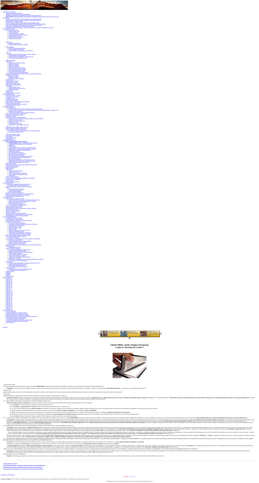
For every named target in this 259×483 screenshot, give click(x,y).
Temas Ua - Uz (9, 303)
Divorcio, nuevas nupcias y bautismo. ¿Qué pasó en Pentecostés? (20, 193)
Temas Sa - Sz (9, 300)
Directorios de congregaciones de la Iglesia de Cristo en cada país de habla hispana (23, 15)
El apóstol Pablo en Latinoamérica (16, 37)
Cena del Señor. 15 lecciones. (12, 96)
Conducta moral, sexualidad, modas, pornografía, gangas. (18, 184)
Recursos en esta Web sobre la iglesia (16, 67)
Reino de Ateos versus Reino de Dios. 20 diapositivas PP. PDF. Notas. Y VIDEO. (26, 259)
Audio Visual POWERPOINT (9, 216)
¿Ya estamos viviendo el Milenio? (16, 170)
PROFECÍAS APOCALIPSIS (9, 140)
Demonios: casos (9, 91)
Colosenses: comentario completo (13, 134)
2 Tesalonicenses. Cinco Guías (15, 123)
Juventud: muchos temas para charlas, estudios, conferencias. (19, 186)
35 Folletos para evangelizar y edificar (14, 218)
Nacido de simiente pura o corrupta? (16, 33)
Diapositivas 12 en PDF (14, 76)
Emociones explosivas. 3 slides (15, 227)
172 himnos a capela (10, 98)
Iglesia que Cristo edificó (14, 65)
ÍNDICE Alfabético (7, 277)
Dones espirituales (10, 47)
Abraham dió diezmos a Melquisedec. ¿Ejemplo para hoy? (21, 56)
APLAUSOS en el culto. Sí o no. (13, 105)
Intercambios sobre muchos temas (13, 93)
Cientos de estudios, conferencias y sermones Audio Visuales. (19, 220)
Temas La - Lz (9, 292)
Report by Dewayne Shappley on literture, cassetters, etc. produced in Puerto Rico (23, 20)
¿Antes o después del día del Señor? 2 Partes (18, 174)
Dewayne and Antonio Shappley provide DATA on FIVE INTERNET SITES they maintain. (26, 24)
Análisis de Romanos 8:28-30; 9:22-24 (17, 88)
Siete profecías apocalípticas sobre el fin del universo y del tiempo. (20, 26)
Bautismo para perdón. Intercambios (16, 78)
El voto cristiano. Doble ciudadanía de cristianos (16, 317)
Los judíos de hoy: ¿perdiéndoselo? (13, 179)
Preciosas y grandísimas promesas (13, 210)
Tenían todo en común (13, 64)
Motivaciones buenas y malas (12, 209)
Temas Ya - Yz (9, 307)
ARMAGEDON (12, 146)
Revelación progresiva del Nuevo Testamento (18, 44)
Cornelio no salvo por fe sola (15, 38)
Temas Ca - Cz (9, 281)
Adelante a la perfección (14, 237)
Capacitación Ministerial (8, 106)
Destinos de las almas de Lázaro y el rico (17, 202)
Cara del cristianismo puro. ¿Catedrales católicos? (16, 312)
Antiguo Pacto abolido (11, 60)
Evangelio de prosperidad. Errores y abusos (18, 264)
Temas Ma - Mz (9, 293)
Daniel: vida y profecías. (11, 163)
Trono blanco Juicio (10, 322)
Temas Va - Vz (9, 304)
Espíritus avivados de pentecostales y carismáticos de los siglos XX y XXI (24, 263)
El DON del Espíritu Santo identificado (17, 48)
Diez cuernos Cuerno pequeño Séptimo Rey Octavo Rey (21, 156)
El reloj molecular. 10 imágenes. (15, 253)
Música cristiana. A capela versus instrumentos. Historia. (18, 101)
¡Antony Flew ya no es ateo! (15, 258)
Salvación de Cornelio (13, 77)
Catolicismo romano (10, 267)
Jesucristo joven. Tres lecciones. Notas (17, 121)
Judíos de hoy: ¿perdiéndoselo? (15, 239)
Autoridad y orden (10, 79)
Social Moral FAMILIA (8, 182)
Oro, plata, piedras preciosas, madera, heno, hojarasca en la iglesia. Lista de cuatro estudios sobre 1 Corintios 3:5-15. (33, 110)
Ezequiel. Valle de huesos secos (12, 181)
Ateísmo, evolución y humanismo (13, 248)
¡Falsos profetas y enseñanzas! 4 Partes (17, 265)
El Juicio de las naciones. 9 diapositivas (17, 222)
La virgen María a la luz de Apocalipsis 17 (18, 270)
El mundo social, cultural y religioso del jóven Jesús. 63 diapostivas (23, 224)
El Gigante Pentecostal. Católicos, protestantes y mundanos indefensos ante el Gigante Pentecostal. (24, 465)
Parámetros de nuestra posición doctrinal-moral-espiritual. (18, 14)
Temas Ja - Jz (9, 289)
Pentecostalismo (9, 261)
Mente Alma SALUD (7, 197)
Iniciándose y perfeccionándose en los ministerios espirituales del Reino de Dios (26, 108)
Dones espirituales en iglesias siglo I (16, 49)
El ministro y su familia (11, 116)
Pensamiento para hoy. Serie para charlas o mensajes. (17, 215)
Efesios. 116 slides (12, 229)
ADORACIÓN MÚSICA (8, 94)
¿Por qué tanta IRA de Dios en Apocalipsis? (15, 318)
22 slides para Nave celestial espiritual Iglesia (18, 72)
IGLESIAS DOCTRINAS (9, 28)
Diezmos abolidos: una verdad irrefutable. (17, 55)
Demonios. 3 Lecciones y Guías (15, 119)
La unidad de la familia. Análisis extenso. (14, 192)
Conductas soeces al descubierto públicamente (18, 185)
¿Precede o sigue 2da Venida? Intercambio (18, 173)
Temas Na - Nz (9, 294)
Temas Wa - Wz (9, 305)
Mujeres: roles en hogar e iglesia (13, 83)
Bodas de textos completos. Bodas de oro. (15, 196)
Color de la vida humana (11, 311)
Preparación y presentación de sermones (14, 115)
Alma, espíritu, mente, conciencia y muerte (15, 198)
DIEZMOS (8, 53)
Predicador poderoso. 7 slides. (15, 226)
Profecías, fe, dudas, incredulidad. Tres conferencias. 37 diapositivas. (20, 178)
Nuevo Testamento (10, 246)
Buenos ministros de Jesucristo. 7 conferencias (16, 113)
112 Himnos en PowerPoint (12, 99)
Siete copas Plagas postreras (15, 158)
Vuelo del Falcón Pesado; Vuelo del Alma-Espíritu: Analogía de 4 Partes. (24, 199)
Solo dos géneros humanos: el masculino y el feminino (17, 315)
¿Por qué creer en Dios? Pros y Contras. (17, 255)
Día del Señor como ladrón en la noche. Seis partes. (17, 321)
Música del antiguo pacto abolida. (13, 102)
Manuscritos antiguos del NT (15, 247)
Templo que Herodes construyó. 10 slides (17, 242)
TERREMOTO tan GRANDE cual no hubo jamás (19, 150)
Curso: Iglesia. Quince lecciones (13, 135)
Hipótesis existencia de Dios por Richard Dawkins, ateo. (21, 252)
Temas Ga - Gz (9, 286)
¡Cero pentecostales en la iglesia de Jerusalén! (18, 266)
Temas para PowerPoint (11, 138)
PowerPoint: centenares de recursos (13, 221)
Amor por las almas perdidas (15, 191)
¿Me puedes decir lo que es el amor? (16, 189)
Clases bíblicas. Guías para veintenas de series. (16, 117)
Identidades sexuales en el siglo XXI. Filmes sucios (17, 313)
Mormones (8, 272)
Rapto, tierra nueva (10, 168)
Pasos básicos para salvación (12, 30)
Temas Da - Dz (9, 282)
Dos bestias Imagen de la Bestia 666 (16, 155)
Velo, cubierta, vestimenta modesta (13, 84)
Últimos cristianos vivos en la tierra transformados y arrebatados (22, 148)
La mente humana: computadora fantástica (18, 204)
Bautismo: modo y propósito (12, 74)
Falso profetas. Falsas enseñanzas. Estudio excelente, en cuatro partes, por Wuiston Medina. (22, 467)
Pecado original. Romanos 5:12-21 (16, 131)
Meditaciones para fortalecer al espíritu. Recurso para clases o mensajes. (21, 208)
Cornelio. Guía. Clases (13, 122)
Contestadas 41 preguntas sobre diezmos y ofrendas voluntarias (22, 54)
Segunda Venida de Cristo (11, 167)
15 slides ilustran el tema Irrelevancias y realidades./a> (20, 232)
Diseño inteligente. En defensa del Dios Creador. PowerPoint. (19, 214)
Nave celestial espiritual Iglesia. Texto (17, 71)
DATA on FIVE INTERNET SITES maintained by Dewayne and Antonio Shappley (24, 25)
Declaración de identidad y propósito (14, 13)
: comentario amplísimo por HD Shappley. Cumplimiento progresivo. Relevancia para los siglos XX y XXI (32, 16)
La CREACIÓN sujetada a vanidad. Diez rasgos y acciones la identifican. (24, 130)
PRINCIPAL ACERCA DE (9, 11)
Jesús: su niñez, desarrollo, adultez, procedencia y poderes (18, 235)
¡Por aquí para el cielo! (13, 32)
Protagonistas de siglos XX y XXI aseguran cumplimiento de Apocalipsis (21, 164)
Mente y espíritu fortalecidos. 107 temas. (14, 205)
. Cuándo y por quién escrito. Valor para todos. (23, 142)
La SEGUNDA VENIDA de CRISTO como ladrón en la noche (22, 147)
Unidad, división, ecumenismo (12, 81)
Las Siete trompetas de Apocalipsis (16, 152)
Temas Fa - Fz (9, 284)
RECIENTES (6, 17)
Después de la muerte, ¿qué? (15, 36)
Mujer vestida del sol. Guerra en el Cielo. (17, 153)
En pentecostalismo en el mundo (10, 463)
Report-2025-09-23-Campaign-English (14, 21)
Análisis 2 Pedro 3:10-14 (14, 172)
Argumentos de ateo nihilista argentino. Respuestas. (20, 256)
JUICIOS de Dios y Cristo (11, 82)
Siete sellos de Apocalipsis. (14, 151)
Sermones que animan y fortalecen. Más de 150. (16, 213)
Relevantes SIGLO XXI (8, 310)
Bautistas (8, 275)
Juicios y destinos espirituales (12, 176)
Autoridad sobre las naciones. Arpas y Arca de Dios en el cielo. (22, 161)
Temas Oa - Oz (9, 295)
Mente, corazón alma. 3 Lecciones (16, 203)
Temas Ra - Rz (9, 299)
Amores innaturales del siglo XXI (16, 190)
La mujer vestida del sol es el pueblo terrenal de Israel (20, 241)
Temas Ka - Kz (9, 290)
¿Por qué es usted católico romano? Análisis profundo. (20, 269)
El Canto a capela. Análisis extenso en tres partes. (16, 104)
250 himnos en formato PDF (12, 100)
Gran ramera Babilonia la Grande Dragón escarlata (19, 157)
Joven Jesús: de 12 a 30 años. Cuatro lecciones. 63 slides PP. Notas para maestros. (26, 118)
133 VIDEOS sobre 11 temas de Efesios (14, 219)
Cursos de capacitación (11, 107)
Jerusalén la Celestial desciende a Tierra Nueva (19, 162)
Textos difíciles (9, 136)
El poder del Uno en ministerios (15, 111)
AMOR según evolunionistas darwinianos (18, 250)
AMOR (7, 187)
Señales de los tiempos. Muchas (12, 165)
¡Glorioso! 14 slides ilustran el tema (16, 231)
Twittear (2, 474)
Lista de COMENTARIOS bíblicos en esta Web (16, 236)
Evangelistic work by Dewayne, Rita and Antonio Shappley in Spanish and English (23, 19)
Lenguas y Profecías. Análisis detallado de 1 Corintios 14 (21, 50)
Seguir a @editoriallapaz (9, 474)
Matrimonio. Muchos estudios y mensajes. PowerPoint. (17, 195)
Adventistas (8, 273)
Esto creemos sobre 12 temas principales (17, 70)
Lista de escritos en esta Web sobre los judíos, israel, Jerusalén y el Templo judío (23, 238)
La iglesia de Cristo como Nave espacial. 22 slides (19, 230)
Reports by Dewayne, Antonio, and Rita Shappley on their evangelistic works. (22, 22)
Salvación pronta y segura (14, 31)
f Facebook (132, 476)
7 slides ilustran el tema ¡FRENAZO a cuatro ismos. (20, 233)
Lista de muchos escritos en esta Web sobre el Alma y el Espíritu (22, 201)
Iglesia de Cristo (9, 61)
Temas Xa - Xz (9, 306)
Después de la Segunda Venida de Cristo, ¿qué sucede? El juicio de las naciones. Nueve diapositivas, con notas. (29, 27)
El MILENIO (11, 145)
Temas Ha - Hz (9, 287)
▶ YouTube (126, 476)
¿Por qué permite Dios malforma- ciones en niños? (19, 249)
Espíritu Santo (9, 42)
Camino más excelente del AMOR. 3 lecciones (19, 124)
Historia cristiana (9, 139)
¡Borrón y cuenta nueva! (11, 212)
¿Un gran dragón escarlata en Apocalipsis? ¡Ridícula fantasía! (19, 320)
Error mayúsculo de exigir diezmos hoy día (18, 57)
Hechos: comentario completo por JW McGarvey (16, 128)
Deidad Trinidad (9, 90)
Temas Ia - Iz (8, 288)
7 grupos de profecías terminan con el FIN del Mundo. (20, 144)
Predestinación (9, 85)
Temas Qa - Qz (9, 298)
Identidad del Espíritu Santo (14, 43)
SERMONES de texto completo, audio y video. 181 (17, 127)
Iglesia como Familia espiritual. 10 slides (17, 68)
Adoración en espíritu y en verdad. (13, 95)
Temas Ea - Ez (9, 283)
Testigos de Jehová (10, 271)
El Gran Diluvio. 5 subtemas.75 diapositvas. (18, 260)
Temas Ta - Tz (9, 301)
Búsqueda (5, 327)
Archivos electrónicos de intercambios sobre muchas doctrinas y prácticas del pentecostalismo (23, 468)
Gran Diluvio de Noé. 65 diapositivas (17, 225)
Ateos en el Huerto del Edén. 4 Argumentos (18, 254)
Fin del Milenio (12, 175)
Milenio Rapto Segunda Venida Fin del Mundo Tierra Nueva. (22, 159)
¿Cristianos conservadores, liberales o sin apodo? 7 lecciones (21, 112)
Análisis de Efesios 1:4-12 (14, 87)
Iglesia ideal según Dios (14, 66)
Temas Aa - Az (9, 278)
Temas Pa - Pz (9, 296)
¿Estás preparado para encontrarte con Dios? (18, 34)
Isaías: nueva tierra (10, 180)
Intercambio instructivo (13, 89)
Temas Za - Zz (9, 309)
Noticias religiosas (10, 276)
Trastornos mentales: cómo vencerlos (14, 207)
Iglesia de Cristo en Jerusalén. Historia (17, 62)
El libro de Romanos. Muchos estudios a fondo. (16, 129)
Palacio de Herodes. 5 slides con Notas (17, 243)
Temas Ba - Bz (9, 279)
